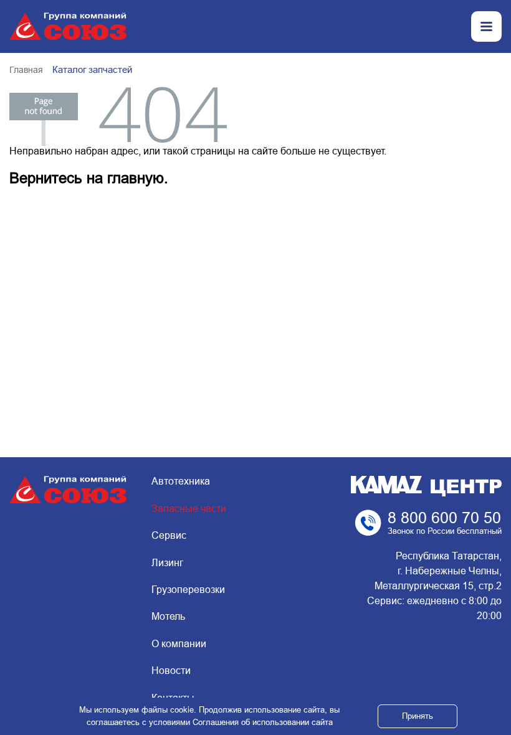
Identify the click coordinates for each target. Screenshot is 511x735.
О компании (178, 643)
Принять (417, 716)
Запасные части (188, 508)
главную (135, 177)
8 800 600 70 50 (444, 517)
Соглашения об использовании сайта (263, 722)
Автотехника (180, 481)
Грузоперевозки (188, 589)
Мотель (168, 616)
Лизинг (167, 562)
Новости (171, 670)
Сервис (168, 535)
